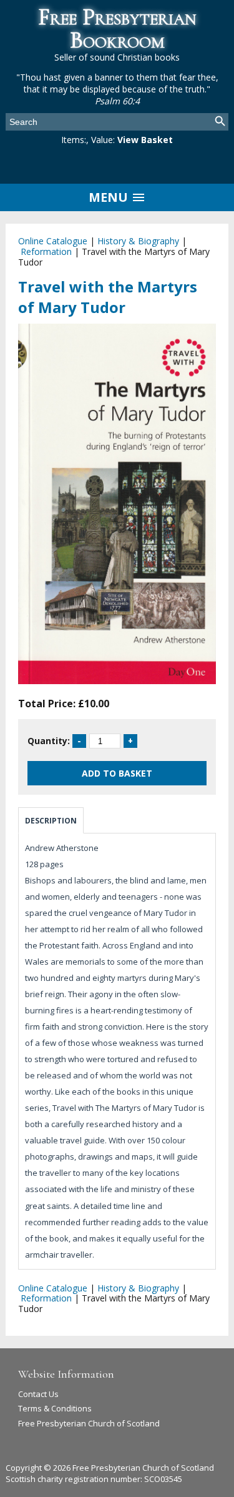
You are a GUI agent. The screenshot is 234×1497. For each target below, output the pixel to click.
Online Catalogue (52, 241)
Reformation (46, 251)
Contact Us (38, 1394)
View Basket (145, 140)
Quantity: (48, 741)
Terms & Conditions (55, 1408)
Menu (110, 197)
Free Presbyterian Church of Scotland (89, 1423)
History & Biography (138, 241)
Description (51, 820)
